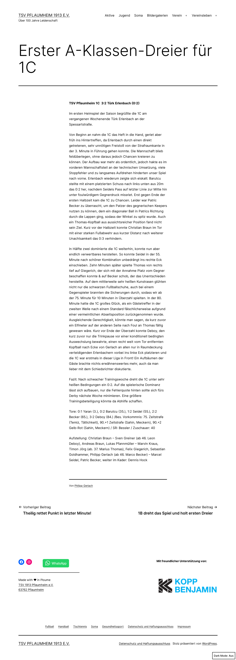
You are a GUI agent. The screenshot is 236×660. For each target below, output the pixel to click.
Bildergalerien (157, 15)
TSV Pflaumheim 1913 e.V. (44, 15)
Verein (177, 15)
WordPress (209, 643)
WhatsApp (59, 563)
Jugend (124, 15)
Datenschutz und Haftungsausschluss (144, 643)
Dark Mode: (221, 655)
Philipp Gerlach (83, 485)
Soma (138, 15)
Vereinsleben (202, 15)
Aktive (109, 15)
